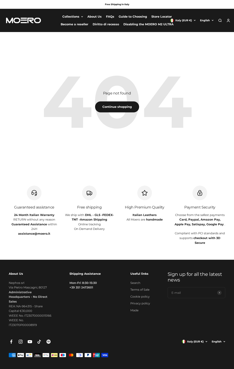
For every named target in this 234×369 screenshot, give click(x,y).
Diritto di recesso (106, 24)
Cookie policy (140, 296)
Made (134, 310)
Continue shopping (117, 107)
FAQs (110, 16)
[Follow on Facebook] (11, 341)
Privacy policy (140, 303)
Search (135, 283)
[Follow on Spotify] (48, 341)
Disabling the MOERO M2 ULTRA (148, 24)
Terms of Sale (140, 289)
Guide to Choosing (133, 16)
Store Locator (161, 16)
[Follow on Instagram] (20, 341)
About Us (94, 16)
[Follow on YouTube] (29, 341)
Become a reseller (74, 24)
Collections (70, 16)
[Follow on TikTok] (39, 341)
